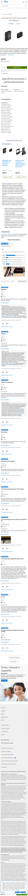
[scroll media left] (2, 272)
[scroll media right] (26, 272)
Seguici (2, 714)
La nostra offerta (5, 725)
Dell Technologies (5, 740)
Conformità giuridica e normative (8, 764)
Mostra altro (11, 54)
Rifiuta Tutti (17, 892)
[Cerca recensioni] (12, 281)
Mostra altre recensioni (14, 657)
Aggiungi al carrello (21, 894)
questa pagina (6, 859)
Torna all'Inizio (13, 661)
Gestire (3, 892)
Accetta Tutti (23, 892)
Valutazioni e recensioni (7, 234)
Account (3, 707)
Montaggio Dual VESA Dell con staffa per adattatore (6, 163)
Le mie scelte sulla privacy (7, 757)
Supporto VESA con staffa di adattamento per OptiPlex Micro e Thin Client (20, 164)
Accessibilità (4, 767)
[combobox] (14, 5)
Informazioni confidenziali (7, 754)
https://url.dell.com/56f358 (7, 316)
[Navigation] (1, 2)
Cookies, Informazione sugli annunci (9, 761)
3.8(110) (10, 170)
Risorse (2, 734)
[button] (23, 2)
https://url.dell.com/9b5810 (7, 363)
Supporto (3, 710)
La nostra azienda (5, 728)
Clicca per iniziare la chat (19, 845)
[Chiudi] (26, 881)
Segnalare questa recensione (7, 326)
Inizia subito (4, 680)
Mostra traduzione (5, 302)
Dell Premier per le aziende (7, 743)
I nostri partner (4, 731)
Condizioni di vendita (6, 751)
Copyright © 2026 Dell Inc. (7, 748)
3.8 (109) (18, 23)
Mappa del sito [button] (4, 717)
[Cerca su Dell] (25, 5)
